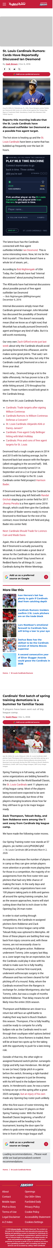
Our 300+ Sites (33, 1196)
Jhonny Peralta (11, 503)
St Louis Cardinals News (21, 1170)
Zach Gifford (24, 341)
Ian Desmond (30, 250)
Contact (6, 1196)
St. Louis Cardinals (17, 784)
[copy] (19, 69)
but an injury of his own (33, 1093)
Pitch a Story (9, 1206)
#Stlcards (12, 284)
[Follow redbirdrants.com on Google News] (46, 577)
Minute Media (16, 1229)
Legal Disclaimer (11, 1216)
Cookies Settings (34, 1222)
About (5, 1191)
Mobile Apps (9, 1201)
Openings (30, 1191)
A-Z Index (7, 1222)
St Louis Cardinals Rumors (22, 673)
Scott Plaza (11, 717)
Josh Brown (12, 64)
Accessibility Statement (37, 1216)
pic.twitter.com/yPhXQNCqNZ (28, 846)
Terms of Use (9, 1211)
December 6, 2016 (12, 299)
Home (5, 673)
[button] (26, 217)
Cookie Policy (32, 1211)
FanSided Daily (33, 1201)
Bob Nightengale (25, 269)
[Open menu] (4, 4)
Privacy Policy (32, 1206)
